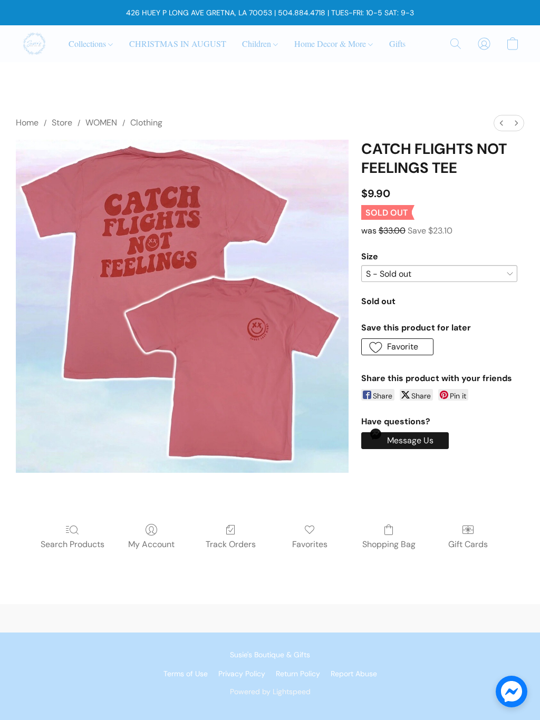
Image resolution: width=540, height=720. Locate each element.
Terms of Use (185, 673)
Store (62, 122)
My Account (151, 544)
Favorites (309, 544)
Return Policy (298, 673)
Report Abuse (354, 673)
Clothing (146, 122)
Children (257, 43)
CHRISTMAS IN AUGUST (177, 43)
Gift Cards (468, 544)
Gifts (397, 43)
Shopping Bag (389, 544)
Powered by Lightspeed (270, 691)
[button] (34, 44)
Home (27, 122)
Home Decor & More (331, 43)
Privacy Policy (241, 673)
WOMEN (101, 122)
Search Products (72, 544)
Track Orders (231, 544)
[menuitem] (501, 123)
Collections (88, 43)
